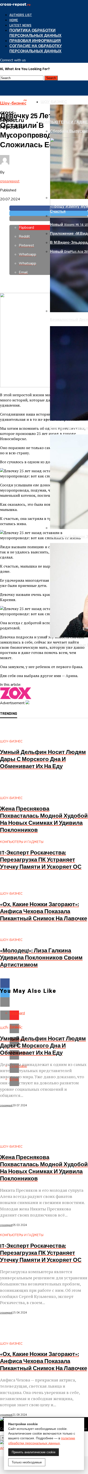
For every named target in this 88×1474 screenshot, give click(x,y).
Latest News (20, 25)
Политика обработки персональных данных (35, 33)
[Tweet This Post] (48, 213)
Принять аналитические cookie (33, 1452)
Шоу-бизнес (54, 102)
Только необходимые (27, 1462)
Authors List (20, 15)
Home (13, 20)
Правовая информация (35, 40)
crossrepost (9, 181)
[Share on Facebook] (48, 208)
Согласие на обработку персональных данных (35, 49)
